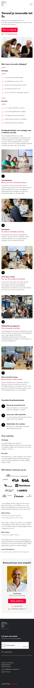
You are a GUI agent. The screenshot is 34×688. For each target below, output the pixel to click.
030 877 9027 (5, 672)
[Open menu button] (31, 4)
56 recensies (13, 34)
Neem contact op (17, 601)
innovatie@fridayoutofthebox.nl (10, 669)
